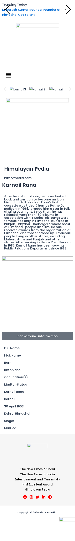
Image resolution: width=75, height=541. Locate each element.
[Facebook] (25, 497)
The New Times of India (37, 469)
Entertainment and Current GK (37, 479)
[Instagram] (31, 497)
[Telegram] (50, 497)
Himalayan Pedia (37, 490)
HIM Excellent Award (37, 485)
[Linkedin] (44, 497)
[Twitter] (37, 497)
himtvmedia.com (18, 178)
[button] (37, 75)
